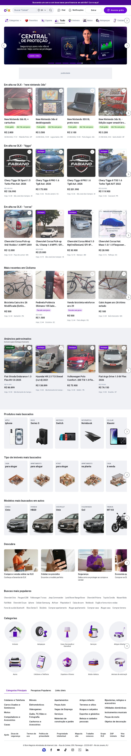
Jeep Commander (55, 598)
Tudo (62, 20)
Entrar (93, 10)
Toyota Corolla (109, 598)
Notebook (90, 603)
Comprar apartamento (57, 608)
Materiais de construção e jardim (64, 720)
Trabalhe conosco (90, 735)
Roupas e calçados (89, 709)
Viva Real (122, 735)
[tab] (16, 690)
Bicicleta (43, 608)
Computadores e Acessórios (12, 718)
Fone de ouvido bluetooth (14, 608)
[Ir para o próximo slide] (128, 113)
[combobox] (33, 10)
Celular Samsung (43, 603)
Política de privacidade (44, 735)
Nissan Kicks (122, 598)
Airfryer (55, 603)
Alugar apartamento (77, 608)
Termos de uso (31, 735)
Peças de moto (112, 717)
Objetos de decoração (115, 721)
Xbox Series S (32, 608)
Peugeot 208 (23, 598)
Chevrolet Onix (10, 598)
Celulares (121, 20)
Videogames (35, 709)
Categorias (14, 20)
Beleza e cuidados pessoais (88, 720)
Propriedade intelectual (62, 735)
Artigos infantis (87, 700)
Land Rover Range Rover (75, 598)
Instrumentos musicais (116, 712)
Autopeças (105, 20)
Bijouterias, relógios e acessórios (115, 701)
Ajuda (6, 735)
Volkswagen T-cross (38, 598)
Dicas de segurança (15, 735)
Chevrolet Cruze (19, 603)
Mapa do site (78, 735)
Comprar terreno (119, 608)
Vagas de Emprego (63, 709)
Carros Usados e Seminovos (12, 706)
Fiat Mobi (7, 603)
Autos (89, 20)
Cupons (48, 20)
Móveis (32, 700)
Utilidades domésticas (115, 708)
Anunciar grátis (117, 10)
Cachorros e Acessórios (35, 723)
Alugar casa (105, 608)
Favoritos (33, 20)
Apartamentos (61, 700)
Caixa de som (78, 603)
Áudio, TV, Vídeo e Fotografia (37, 715)
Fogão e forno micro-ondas (106, 603)
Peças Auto (60, 705)
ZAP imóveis (113, 735)
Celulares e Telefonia (14, 700)
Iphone (31, 603)
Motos (7, 712)
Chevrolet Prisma (94, 598)
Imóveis (76, 20)
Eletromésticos (36, 705)
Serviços (58, 714)
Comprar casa (93, 608)
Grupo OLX (103, 735)
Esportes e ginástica (89, 714)
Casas (7, 724)
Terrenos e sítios (88, 705)
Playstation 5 (65, 603)
